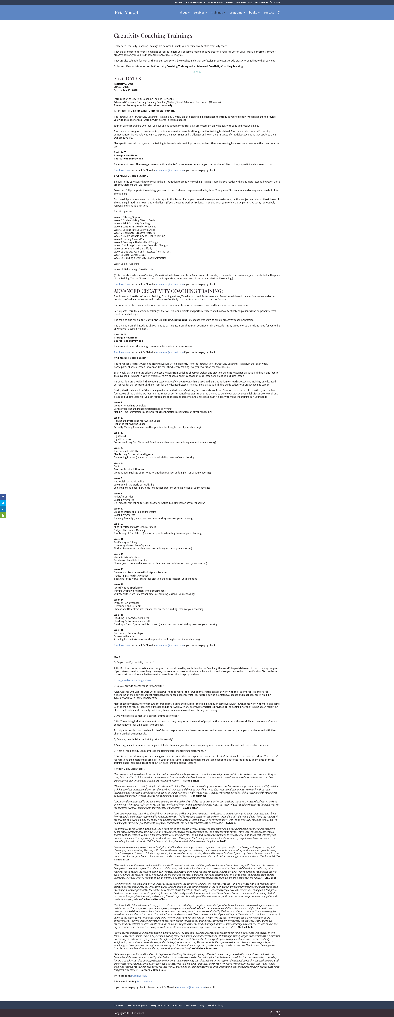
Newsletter (241, 3)
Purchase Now (122, 170)
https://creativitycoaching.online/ (132, 680)
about (183, 12)
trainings (217, 12)
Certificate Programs (193, 3)
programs (236, 12)
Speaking (229, 3)
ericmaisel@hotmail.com (170, 170)
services (199, 12)
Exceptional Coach (215, 3)
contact (269, 12)
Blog (250, 3)
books (253, 12)
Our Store (178, 3)
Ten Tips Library (261, 3)
